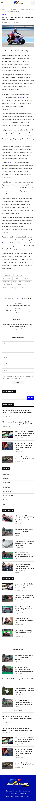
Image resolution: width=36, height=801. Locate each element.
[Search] (33, 3)
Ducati (4, 243)
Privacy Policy (17, 791)
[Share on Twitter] (22, 298)
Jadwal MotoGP (8, 496)
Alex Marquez (18, 278)
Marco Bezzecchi (7, 291)
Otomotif (6, 474)
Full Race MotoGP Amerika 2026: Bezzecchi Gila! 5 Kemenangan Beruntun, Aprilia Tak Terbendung (24, 567)
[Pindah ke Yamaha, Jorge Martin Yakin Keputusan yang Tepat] (7, 621)
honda (11, 288)
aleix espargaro (7, 278)
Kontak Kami (26, 791)
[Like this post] (18, 298)
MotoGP (10, 163)
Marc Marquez (20, 288)
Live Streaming (7, 500)
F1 (4, 504)
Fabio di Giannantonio (25, 281)
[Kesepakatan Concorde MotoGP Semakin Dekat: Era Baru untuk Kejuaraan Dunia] (7, 703)
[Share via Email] (30, 298)
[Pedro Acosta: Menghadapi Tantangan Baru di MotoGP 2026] (7, 633)
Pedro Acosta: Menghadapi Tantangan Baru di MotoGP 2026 (23, 632)
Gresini (5, 288)
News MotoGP (12, 9)
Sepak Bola (22, 793)
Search (30, 398)
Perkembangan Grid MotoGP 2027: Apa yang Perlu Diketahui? (23, 531)
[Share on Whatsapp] (24, 298)
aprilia (26, 278)
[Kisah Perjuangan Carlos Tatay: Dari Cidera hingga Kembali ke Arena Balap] (7, 691)
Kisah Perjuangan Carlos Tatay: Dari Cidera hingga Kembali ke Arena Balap (24, 690)
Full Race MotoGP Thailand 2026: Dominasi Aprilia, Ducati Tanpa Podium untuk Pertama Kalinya (24, 519)
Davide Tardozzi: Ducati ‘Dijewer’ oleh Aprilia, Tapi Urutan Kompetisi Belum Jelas (24, 555)
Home (3, 9)
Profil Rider (6, 487)
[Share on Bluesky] (28, 298)
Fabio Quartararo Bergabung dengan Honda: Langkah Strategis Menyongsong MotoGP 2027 (17, 423)
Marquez (23, 97)
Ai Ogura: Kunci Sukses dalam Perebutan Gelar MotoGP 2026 (24, 458)
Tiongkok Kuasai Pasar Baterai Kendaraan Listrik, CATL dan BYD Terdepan (24, 543)
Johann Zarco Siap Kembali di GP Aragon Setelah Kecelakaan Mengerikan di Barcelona (24, 433)
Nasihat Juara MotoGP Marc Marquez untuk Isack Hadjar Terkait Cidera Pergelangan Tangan (23, 446)
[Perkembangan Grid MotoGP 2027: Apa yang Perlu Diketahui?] (7, 532)
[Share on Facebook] (20, 298)
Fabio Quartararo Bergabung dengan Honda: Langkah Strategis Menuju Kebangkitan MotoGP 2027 (17, 412)
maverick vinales (19, 291)
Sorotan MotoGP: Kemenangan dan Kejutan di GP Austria (17, 680)
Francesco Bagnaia (8, 284)
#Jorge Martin (18, 275)
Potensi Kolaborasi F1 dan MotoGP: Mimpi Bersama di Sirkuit (23, 609)
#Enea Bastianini (7, 275)
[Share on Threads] (26, 298)
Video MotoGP (7, 483)
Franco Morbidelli (21, 284)
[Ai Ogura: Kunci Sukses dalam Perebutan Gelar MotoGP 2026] (7, 459)
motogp (29, 291)
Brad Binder (6, 281)
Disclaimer (9, 791)
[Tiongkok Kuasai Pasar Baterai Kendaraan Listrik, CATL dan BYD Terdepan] (7, 544)
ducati (14, 281)
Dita (9, 22)
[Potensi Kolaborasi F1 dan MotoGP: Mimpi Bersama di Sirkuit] (7, 609)
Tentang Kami (14, 793)
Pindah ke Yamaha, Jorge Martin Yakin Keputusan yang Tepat (24, 620)
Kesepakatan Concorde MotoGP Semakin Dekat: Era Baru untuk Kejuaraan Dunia (23, 702)
